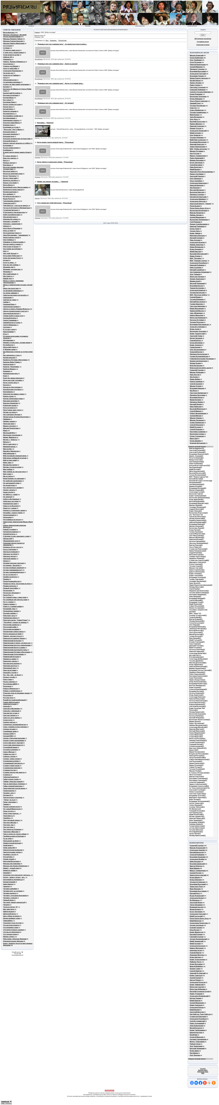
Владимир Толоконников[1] (199, 801)
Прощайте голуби (9, 673)
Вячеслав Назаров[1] (197, 739)
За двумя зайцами (10, 293)
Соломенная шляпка (11, 761)
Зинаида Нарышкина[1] (198, 740)
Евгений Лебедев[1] (196, 718)
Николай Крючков (196, 185)
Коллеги (6, 385)
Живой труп (7, 278)
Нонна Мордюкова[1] (197, 733)
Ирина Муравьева (196, 247)
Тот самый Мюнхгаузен (12, 809)
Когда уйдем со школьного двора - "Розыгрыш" (55, 162)
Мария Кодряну (195, 400)
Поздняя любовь (9, 613)
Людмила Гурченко (197, 69)
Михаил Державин (197, 372)
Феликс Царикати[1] (196, 816)
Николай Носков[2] (196, 539)
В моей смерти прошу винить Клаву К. (17, 152)
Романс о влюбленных (11, 691)
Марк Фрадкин (195, 889)
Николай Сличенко (197, 126)
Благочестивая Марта (11, 123)
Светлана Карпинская (198, 393)
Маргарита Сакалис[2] (197, 562)
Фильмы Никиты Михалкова (13, 43)
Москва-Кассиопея (10, 465)
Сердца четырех (9, 729)
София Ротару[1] (195, 767)
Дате (47, 40)
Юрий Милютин (195, 921)
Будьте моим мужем (11, 148)
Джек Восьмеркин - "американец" (16, 235)
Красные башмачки (10, 403)
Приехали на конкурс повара (14, 638)
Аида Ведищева (196, 117)
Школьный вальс (9, 914)
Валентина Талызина (198, 331)
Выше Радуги (8, 199)
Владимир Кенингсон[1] (198, 684)
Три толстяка (8, 827)
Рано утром (7, 679)
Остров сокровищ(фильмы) (13, 572)
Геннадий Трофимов (197, 90)
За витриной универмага (12, 291)
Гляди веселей (8, 203)
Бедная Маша (8, 98)
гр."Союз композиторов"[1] (199, 788)
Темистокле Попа (196, 886)
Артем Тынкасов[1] (196, 803)
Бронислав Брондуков (198, 361)
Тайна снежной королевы (12, 786)
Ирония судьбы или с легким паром (16, 343)
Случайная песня (203, 41)
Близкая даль (8, 125)
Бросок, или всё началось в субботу (17, 143)
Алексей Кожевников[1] (198, 689)
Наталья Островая (197, 320)
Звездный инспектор (11, 313)
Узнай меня (7, 845)
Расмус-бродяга (9, 682)
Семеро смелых (9, 722)
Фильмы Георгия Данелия (13, 41)
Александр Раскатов (197, 982)
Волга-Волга (8, 185)
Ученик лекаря (8, 859)
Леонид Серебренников (198, 224)
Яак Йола (193, 391)
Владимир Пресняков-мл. (199, 324)
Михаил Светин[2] (196, 568)
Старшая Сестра (9, 770)
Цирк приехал (8, 884)
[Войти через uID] (192, 1083)
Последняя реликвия (11, 629)
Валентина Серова (197, 434)
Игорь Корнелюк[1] (196, 695)
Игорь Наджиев (196, 249)
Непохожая (7, 517)
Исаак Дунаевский (197, 896)
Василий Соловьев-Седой (199, 991)
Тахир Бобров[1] (195, 617)
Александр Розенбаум (198, 263)
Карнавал (6, 371)
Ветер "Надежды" (10, 176)
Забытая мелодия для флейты (15, 295)
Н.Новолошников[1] (196, 746)
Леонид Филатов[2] (196, 587)
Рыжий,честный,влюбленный (14, 700)
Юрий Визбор (195, 169)
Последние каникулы (11, 625)
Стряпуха (6, 775)
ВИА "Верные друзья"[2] (198, 477)
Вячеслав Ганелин (197, 987)
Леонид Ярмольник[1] (197, 835)
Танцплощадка (8, 791)
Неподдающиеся (9, 515)
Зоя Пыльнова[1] (195, 761)
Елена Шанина (195, 441)
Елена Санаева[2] (196, 564)
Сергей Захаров (196, 384)
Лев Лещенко (195, 188)
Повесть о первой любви (12, 606)
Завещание (7, 297)
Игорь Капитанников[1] (197, 682)
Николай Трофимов (197, 226)
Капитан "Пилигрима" (11, 367)
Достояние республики (12, 249)
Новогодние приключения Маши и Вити (18, 522)
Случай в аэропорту (10, 750)
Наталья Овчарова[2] (197, 541)
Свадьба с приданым (11, 711)
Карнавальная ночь (10, 373)
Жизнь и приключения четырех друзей (17, 285)
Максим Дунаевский (197, 848)
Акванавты (7, 59)
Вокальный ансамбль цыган (200, 368)
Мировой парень (9, 447)
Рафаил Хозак (195, 1044)
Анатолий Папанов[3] (197, 450)
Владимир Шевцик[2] (197, 598)
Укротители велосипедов (12, 850)
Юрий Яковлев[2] (195, 604)
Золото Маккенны (10, 325)
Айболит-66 (7, 57)
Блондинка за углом (11, 127)
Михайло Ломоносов (11, 451)
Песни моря (7, 590)
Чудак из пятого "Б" (10, 907)
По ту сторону (8, 602)
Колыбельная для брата (12, 389)
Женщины (7, 272)
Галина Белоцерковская (199, 356)
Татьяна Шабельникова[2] (199, 593)
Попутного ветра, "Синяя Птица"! (15, 620)
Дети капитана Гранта (11, 233)
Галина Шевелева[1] (197, 826)
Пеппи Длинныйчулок (11, 581)
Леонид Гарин (195, 969)
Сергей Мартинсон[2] (197, 534)
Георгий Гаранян (196, 928)
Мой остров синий (10, 460)
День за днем (8, 231)
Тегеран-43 (7, 795)
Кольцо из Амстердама (12, 387)
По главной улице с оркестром (14, 597)
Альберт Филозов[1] (197, 807)
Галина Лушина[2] (196, 532)
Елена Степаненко (197, 436)
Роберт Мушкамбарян (198, 413)
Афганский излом (10, 80)
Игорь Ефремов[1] (196, 665)
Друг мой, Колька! (10, 253)
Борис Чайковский (197, 985)
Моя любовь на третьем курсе (14, 472)
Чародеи (6, 886)
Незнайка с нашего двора (12, 513)
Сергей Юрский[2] (196, 600)
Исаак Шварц (195, 877)
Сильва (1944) (8, 734)
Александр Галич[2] (196, 492)
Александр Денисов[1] (197, 653)
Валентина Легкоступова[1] (199, 720)
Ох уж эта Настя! (9, 574)
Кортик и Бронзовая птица (13, 399)
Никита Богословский (198, 875)
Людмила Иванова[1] (197, 672)
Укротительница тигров (12, 852)
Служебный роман (10, 747)
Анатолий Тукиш (196, 336)
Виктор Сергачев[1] (196, 777)
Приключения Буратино (12, 641)
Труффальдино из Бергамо (13, 836)
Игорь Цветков (195, 957)
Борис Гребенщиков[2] (197, 496)
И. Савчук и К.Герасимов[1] (199, 773)
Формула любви (9, 870)
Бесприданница (9, 118)
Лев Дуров (194, 377)
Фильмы (87, 26)
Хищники (6, 873)
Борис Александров (197, 959)
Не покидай (7, 497)
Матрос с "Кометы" (10, 440)
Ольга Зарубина (196, 181)
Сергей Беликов (196, 165)
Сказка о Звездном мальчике (14, 738)
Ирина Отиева (195, 256)
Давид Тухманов (196, 994)
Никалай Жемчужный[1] (198, 666)
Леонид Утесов (195, 128)
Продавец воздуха (10, 666)
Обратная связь (202, 1071)
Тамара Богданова (197, 288)
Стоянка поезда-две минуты (14, 772)
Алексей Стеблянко (197, 327)
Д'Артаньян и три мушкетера (14, 212)
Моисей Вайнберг (196, 966)
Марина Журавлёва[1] (197, 668)
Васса (5, 160)
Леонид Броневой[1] (196, 621)
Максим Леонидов (196, 213)
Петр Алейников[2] (196, 458)
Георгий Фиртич (196, 953)
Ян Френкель (195, 900)
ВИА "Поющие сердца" (198, 261)
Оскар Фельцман (196, 964)
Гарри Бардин (195, 347)
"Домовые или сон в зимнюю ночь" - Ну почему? (55, 103)
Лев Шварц (194, 1053)
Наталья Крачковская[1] (198, 701)
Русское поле (8, 698)
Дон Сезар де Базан (10, 247)
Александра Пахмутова (199, 923)
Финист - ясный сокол (11, 868)
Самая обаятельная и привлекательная (11, 703)
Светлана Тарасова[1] (197, 794)
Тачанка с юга (8, 793)
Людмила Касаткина (197, 395)
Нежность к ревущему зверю (14, 510)
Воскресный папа (9, 192)
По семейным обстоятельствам (15, 600)
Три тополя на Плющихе (12, 829)
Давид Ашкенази (196, 1005)
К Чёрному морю (9, 349)
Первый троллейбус (11, 588)
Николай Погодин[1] (196, 756)
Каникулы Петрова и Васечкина (15, 360)
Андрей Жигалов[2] (196, 509)
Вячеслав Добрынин (197, 989)
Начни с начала (9, 490)
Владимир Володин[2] (197, 488)
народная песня (196, 950)
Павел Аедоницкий (197, 1023)
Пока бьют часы (9, 616)
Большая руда (8, 136)
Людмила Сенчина (197, 194)
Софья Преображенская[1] (199, 759)
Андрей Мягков (195, 416)
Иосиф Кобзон (195, 80)
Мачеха (6, 442)
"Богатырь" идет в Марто (12, 129)
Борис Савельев (196, 975)
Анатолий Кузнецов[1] (197, 706)
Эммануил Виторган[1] (197, 629)
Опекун (6, 561)
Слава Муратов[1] (196, 737)
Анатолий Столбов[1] (197, 790)
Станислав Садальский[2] (199, 560)
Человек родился (9, 893)
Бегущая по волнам (10, 95)
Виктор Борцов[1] (195, 619)
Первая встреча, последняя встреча (17, 584)
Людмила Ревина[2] (196, 558)
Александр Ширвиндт (198, 199)
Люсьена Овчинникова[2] (198, 543)
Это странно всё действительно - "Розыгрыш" (54, 203)
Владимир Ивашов (197, 388)
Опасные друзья (9, 556)
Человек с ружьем (10, 898)
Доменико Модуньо (197, 955)
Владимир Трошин (197, 76)
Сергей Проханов (196, 425)
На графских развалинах (12, 481)
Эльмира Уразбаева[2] (197, 581)
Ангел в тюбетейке (10, 68)
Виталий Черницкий (197, 283)
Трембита (6, 818)
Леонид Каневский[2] (197, 519)
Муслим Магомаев (197, 190)
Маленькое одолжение (11, 435)
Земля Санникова (10, 320)
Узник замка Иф (9, 848)
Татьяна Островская (197, 882)
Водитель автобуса (10, 180)
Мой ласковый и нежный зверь (14, 456)
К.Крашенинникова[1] (197, 704)
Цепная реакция (9, 882)
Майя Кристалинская (198, 140)
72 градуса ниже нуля (11, 50)
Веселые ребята (9, 171)
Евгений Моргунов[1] (197, 731)
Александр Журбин (197, 859)
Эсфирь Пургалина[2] (197, 557)
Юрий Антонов (195, 133)
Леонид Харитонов (197, 279)
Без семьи (7, 100)
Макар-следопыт (9, 426)
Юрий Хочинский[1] (196, 815)
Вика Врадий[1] (195, 638)
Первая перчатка (9, 586)
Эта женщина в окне (10, 927)
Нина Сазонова (195, 267)
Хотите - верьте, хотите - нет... (14, 877)
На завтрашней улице (11, 483)
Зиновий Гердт (195, 103)
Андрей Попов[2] (195, 553)
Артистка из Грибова (11, 75)
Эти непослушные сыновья (13, 930)
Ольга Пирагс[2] (195, 547)
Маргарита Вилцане (197, 236)
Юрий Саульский (196, 916)
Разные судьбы (9, 677)
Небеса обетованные (11, 499)
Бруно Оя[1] (193, 750)
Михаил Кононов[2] (196, 526)
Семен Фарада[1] (195, 805)
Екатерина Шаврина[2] (197, 595)
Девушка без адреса (11, 219)
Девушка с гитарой (10, 221)
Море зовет (7, 463)
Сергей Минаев (195, 411)
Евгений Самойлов (197, 270)
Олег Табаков (195, 274)
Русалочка (7, 695)
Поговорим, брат (9, 609)
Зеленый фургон (9, 318)
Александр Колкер (197, 898)
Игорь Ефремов (196, 880)
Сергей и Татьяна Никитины (200, 92)
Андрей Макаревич (197, 217)
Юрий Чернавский (196, 941)
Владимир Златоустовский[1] (200, 670)
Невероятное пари (10, 504)
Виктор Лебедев (196, 866)
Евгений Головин (196, 238)
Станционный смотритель (13, 763)
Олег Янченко (195, 1055)
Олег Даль (194, 119)
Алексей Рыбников (197, 855)
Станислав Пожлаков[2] (198, 549)
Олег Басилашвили (197, 350)
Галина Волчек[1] (196, 636)
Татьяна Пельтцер (197, 322)
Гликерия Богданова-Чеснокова (202, 359)
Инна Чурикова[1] (195, 820)
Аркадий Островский (197, 973)
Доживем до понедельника (13, 242)
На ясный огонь (9, 485)
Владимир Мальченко (198, 142)
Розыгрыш (7, 686)
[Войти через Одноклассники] (214, 1083)
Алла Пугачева (195, 62)
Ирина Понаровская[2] (197, 551)
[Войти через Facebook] (200, 1083)
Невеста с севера (9, 508)
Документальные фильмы (13, 941)
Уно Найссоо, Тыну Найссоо (200, 1014)
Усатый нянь (8, 857)
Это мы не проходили (11, 932)
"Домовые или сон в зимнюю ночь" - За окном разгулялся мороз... (62, 44)
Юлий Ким (193, 1035)
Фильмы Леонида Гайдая (12, 39)
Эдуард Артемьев (196, 925)
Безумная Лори (9, 102)
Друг (5, 251)
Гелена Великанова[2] (197, 475)
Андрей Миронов (196, 67)
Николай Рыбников (197, 265)
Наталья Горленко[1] (197, 649)
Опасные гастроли (10, 554)
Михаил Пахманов (197, 420)
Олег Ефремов (195, 179)
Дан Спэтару (194, 153)
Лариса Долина (195, 83)
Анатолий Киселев (197, 1012)
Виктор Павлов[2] (196, 545)
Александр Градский (198, 74)
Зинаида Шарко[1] (196, 824)
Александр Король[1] (197, 697)
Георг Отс (193, 108)
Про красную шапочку (11, 663)
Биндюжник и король (11, 120)
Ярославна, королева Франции (14, 939)
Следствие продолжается (13, 745)
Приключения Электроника (13, 654)
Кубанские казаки (9, 405)
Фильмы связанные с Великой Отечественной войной (14, 35)
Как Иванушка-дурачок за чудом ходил (18, 352)
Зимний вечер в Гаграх (11, 323)
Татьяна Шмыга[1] (196, 830)
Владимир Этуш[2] (196, 602)
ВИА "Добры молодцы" (199, 149)
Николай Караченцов (198, 64)
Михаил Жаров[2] (195, 505)
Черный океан (8, 900)
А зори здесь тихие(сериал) (13, 52)
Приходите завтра (10, 661)
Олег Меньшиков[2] (196, 536)
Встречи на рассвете (11, 196)
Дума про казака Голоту (12, 258)
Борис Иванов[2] (195, 511)
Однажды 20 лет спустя (12, 547)
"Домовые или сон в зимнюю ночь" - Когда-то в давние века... (60, 83)
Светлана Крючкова (197, 306)
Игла (5, 334)
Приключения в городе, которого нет (17, 643)
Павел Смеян (195, 85)
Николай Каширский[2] (197, 522)
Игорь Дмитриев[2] (196, 499)
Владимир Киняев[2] (197, 524)
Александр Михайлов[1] (198, 727)
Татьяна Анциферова (198, 112)
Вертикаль (7, 165)
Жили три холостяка (11, 288)
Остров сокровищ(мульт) (12, 570)
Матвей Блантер (196, 1028)
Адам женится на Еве (11, 55)
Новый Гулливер (9, 529)
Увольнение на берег (11, 841)
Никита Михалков (196, 315)
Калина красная (9, 357)
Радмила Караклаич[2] (197, 520)
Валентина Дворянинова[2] (199, 498)
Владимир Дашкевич (198, 857)
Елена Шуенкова (196, 343)
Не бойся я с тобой (10, 494)
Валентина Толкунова (198, 96)
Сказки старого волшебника (13, 740)
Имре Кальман (195, 861)
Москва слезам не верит (12, 467)
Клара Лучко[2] (194, 530)
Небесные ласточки (10, 501)
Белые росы (8, 107)
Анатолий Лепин (196, 902)
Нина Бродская (195, 167)
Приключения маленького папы (15, 650)
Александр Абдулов (197, 201)
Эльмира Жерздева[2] (197, 507)
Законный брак (8, 304)
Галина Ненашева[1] (197, 742)
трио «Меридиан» (196, 313)
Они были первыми (10, 552)
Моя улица (7, 474)
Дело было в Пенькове (11, 228)
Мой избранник (8, 453)
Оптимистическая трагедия (13, 563)
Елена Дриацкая (196, 99)
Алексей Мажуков (196, 1037)
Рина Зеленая (195, 240)
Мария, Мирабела (9, 437)
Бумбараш (7, 150)
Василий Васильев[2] (197, 473)
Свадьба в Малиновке (11, 709)
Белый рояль (8, 109)
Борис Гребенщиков (197, 1030)
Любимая (6, 419)
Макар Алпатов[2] (196, 460)
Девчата (6, 226)
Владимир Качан (196, 397)
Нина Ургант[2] (194, 583)
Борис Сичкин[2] (195, 574)
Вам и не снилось (9, 158)
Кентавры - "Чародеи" (45, 123)
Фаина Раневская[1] (196, 763)
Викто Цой (194, 438)
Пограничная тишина (11, 611)
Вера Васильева (196, 365)
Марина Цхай (195, 281)
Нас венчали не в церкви (12, 488)
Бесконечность (9, 114)
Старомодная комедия (11, 768)
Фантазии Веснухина (11, 861)
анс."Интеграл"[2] (196, 515)
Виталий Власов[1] (196, 630)
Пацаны (6, 579)
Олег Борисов (195, 135)
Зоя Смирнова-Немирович (200, 272)
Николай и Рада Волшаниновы (201, 172)
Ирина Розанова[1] (196, 765)
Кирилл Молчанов (196, 948)
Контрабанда (8, 392)
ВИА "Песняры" (196, 258)
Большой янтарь (9, 141)
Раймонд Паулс (196, 962)
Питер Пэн (7, 595)
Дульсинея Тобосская (11, 256)
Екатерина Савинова (197, 432)
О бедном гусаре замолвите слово (16, 536)
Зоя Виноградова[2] (196, 484)
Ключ (5, 376)
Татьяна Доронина (197, 137)
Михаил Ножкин (196, 418)
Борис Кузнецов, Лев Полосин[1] (197, 709)
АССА (5, 78)
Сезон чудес (8, 720)
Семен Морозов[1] (196, 735)
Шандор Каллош (196, 1032)
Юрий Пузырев (195, 427)
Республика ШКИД (10, 684)
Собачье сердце (9, 756)
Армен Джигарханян (197, 147)
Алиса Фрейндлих (197, 110)
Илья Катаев (194, 930)
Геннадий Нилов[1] (196, 744)
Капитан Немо (8, 364)
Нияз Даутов (194, 375)
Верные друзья (9, 163)
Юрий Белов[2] (194, 469)
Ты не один (7, 838)
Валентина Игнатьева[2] (198, 513)
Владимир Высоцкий (198, 71)
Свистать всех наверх (11, 718)
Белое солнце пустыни (12, 104)
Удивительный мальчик (12, 843)
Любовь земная (9, 421)
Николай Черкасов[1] (197, 818)
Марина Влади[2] (195, 486)
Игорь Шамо (194, 1051)
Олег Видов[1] (194, 625)
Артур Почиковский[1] (197, 758)
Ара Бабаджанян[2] (196, 462)
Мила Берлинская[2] (197, 471)
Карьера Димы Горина (11, 362)
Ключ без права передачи (13, 378)
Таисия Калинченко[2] (197, 517)
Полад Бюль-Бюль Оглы (199, 208)
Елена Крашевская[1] (197, 703)
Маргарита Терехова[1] (197, 797)
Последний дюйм (9, 627)
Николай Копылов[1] (197, 699)
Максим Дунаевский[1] (197, 663)
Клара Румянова (196, 94)
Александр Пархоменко (12, 71)
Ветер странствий (10, 178)
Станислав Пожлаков (198, 1016)
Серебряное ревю (10, 731)
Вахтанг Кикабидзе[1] (197, 685)
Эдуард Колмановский (198, 939)
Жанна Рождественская (199, 78)
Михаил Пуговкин (196, 151)
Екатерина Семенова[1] (198, 780)
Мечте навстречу (9, 444)
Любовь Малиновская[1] (198, 725)
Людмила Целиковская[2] (199, 591)
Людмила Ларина (196, 402)
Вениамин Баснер (196, 907)
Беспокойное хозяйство (12, 116)
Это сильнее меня (10, 934)
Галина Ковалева (196, 304)
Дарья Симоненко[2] (197, 572)
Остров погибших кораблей (13, 568)
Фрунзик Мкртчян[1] (196, 729)
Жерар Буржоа (195, 909)
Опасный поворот (9, 559)
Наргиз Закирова (196, 381)
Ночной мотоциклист (11, 532)
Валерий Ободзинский (198, 254)
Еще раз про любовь (11, 265)
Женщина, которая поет (12, 269)
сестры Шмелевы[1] (197, 828)
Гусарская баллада (10, 210)
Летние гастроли (9, 412)
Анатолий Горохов (197, 176)
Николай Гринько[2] (196, 651)
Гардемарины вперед (11, 201)
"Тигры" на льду (9, 800)
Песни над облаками (11, 593)
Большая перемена (10, 134)
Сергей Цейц (194, 589)
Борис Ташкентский (197, 334)
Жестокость (7, 276)
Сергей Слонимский (197, 1021)
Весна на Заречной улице (13, 174)
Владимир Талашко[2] (197, 577)
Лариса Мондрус (196, 124)
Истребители (8, 345)
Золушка (6, 327)
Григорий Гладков (196, 937)
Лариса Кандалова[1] (197, 680)
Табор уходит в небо (11, 779)
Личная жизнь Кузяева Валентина (16, 417)
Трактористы (8, 816)
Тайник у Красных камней (12, 781)
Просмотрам (62, 40)
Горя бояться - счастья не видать (15, 205)
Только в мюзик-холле (11, 807)
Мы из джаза (8, 476)
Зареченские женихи (11, 307)
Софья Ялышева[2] (196, 606)
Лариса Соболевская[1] (198, 784)
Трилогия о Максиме (11, 832)
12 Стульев (7, 46)
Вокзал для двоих (10, 183)
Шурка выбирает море (11, 918)
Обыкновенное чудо (10, 541)
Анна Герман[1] (195, 644)
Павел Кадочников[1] (197, 674)
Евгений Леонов (196, 404)
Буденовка (7, 145)
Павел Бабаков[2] (196, 464)
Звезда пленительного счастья (15, 311)
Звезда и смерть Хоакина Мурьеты (16, 309)
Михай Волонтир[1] (196, 634)
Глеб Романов (195, 222)
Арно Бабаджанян (196, 1026)
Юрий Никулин (195, 251)
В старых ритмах (9, 156)
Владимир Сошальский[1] (199, 786)
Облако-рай (7, 539)
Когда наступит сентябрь (12, 380)
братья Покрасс (196, 980)
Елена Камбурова (196, 58)
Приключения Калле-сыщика (14, 647)
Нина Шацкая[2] (195, 596)
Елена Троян (194, 229)
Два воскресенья (9, 217)
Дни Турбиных (8, 240)
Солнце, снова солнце (11, 759)
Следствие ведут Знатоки (13, 743)
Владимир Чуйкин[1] (197, 822)
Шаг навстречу (8, 909)
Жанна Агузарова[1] (196, 608)
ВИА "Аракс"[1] (195, 613)
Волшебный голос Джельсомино (15, 187)
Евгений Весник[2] (196, 479)
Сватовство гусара (10, 713)
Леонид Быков (195, 363)
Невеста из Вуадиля (11, 506)
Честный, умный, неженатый (14, 902)
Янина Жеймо (195, 379)
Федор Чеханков (196, 338)
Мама (5, 430)
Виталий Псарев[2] (196, 555)
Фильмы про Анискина (11, 864)
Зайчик (5, 302)
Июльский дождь (9, 347)
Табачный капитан (10, 777)
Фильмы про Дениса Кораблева (15, 866)
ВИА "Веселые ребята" (199, 295)
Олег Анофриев (196, 60)
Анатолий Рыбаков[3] (197, 452)
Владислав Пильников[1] (198, 754)
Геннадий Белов (196, 352)
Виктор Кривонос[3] (196, 448)
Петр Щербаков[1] (196, 832)
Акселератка (8, 64)
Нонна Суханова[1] (196, 792)
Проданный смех (9, 668)
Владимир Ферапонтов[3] (198, 454)
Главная (37, 32)
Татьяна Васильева (197, 293)
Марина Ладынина (197, 160)
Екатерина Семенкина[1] (198, 778)
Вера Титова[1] (194, 799)
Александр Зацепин (197, 850)
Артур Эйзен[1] (195, 834)
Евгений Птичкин (196, 934)
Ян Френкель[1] (195, 809)
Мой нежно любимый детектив (14, 458)
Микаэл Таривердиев (198, 156)
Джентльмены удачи (11, 237)
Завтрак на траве (9, 300)
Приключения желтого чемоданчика (17, 645)
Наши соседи (8, 492)
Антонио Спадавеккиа (198, 1039)
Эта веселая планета (11, 925)
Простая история (9, 670)
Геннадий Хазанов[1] (197, 811)
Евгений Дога (195, 893)
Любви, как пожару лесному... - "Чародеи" (52, 182)
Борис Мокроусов (196, 932)
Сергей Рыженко (196, 429)
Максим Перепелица (11, 428)
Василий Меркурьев (197, 409)
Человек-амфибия (10, 889)
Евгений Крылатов (197, 852)
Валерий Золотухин (197, 121)
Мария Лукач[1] (195, 721)
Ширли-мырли (8, 911)
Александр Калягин (197, 242)
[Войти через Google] (209, 1083)
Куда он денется (9, 408)
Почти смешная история (12, 634)
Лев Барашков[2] (195, 467)
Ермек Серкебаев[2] (196, 570)
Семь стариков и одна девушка (15, 727)
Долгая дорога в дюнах (12, 244)
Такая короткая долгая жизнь (14, 788)
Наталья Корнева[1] (196, 693)
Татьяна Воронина (197, 299)
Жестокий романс (9, 274)
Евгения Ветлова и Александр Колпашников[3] (200, 481)
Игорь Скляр (194, 329)
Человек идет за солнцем (12, 891)
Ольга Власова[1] (196, 632)
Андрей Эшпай (195, 978)
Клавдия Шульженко (198, 443)
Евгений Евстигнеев (197, 302)
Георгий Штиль (195, 340)
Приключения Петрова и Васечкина (16, 652)
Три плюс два (8, 825)
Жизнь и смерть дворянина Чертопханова (13, 282)
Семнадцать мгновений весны (14, 724)
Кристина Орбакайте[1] (197, 748)
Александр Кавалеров (198, 183)
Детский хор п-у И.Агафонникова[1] (196, 656)
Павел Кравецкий (196, 158)
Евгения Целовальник (198, 197)
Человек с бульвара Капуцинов (15, 895)
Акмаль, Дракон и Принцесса (14, 62)
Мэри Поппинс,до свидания (13, 478)
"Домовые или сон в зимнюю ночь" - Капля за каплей (57, 64)
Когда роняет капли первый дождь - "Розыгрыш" (55, 142)
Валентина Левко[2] (196, 528)
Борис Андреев (196, 345)
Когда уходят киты (10, 383)
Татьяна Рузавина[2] (197, 769)
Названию (53, 40)
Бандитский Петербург (11, 93)
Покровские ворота (10, 618)
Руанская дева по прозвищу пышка (16, 693)
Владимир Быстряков (198, 891)
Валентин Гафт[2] (196, 494)
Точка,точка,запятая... (11, 813)
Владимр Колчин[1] (196, 691)
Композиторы (192, 26)
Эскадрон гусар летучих (12, 923)
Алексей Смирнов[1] (197, 782)
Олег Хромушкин (196, 1046)
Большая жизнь (9, 132)
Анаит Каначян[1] (195, 678)
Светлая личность (10, 715)
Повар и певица (9, 604)
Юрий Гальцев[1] (195, 640)
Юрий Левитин (195, 1001)
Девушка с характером (11, 224)
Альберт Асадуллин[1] (198, 615)
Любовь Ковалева (196, 245)
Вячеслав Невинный (197, 318)
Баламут (6, 87)
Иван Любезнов (196, 407)
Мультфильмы (8, 32)
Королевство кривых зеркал (13, 394)
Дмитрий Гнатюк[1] (196, 646)
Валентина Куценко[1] (197, 714)
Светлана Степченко (198, 87)
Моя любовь (7, 469)
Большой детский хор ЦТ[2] (199, 465)
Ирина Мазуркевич (197, 308)
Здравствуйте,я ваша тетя (13, 316)
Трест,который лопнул (11, 820)
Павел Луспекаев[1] (196, 723)
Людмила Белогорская (198, 354)
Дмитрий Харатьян (197, 144)
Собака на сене (9, 754)
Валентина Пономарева (199, 220)
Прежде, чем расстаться (12, 636)
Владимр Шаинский (197, 864)
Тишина (6, 804)
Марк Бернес (195, 115)
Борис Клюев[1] (195, 687)
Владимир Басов (196, 286)
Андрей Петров (195, 873)
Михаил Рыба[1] (195, 771)
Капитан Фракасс (9, 369)
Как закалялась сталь (11, 355)
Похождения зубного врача (13, 631)
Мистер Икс (7, 449)
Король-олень (8, 396)
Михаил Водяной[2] (196, 490)
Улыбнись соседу (9, 854)
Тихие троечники (9, 802)
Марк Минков (194, 868)
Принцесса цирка (9, 659)
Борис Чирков (195, 233)
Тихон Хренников (196, 905)
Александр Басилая (197, 946)
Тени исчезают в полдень (12, 797)
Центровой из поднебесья (13, 880)
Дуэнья (6, 260)
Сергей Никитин (196, 971)
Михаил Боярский (196, 55)
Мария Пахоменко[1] (197, 752)
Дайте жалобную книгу (11, 215)
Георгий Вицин (195, 297)
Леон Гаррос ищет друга (12, 410)
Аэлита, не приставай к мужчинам (16, 84)
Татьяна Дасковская (197, 106)
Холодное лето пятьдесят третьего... (17, 875)
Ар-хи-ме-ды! (8, 73)
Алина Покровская (197, 422)
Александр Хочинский (198, 131)
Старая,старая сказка (11, 766)
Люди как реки (8, 424)
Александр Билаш (197, 1007)
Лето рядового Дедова (11, 414)
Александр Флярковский (199, 996)
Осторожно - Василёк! (11, 565)
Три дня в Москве (9, 823)
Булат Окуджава (196, 163)
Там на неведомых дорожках (14, 784)
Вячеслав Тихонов (197, 277)
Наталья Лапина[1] (196, 716)
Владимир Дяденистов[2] (198, 503)
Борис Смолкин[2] (196, 576)
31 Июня (6, 48)
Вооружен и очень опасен (13, 190)
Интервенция (8, 340)
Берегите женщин (9, 111)
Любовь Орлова (196, 215)
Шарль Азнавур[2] (196, 456)
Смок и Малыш (8, 752)
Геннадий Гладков (197, 370)
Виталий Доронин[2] (196, 501)
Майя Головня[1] (195, 648)
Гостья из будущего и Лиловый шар (16, 208)
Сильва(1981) (8, 736)
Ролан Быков (195, 206)
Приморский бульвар (11, 657)
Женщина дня (8, 267)
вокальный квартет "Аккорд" (201, 204)
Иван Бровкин (8, 332)
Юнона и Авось (9, 937)
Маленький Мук (9, 433)
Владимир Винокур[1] (197, 627)
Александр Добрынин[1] (198, 659)
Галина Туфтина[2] (196, 579)
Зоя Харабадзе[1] (195, 813)
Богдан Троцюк (195, 998)
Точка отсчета (8, 811)
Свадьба (6, 706)
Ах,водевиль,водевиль (12, 82)
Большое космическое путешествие (17, 139)
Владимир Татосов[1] (197, 796)
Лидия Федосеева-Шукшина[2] (200, 585)
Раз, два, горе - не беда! (12, 675)
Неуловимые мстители (12, 520)
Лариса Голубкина (197, 174)
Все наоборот (8, 194)
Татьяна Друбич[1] (196, 661)
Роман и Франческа (10, 689)
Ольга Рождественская (198, 101)
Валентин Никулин (197, 192)
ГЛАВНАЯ (31, 26)
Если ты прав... (8, 262)
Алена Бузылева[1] (196, 623)
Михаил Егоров (195, 386)
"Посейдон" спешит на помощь (15, 622)
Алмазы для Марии (10, 66)
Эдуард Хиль (195, 231)
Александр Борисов (197, 290)
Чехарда (6, 905)
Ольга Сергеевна (9, 549)
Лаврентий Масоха (197, 311)
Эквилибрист (8, 921)
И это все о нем (9, 329)
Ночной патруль (9, 534)
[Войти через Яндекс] (205, 1083)
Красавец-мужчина (10, 401)
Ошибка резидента (10, 577)
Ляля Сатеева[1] (195, 775)
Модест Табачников (197, 1042)
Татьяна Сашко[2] (196, 566)
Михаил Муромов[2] (196, 538)
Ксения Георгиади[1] (197, 642)
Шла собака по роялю (11, 916)
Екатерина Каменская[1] (198, 676)
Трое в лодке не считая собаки (14, 834)
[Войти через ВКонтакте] (196, 1083)
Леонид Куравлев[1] (196, 712)
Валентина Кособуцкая (198, 210)
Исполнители (140, 26)
